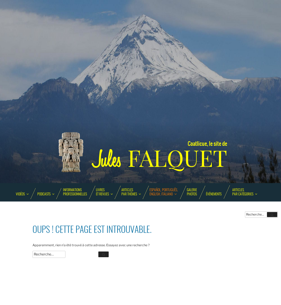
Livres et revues (102, 192)
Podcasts (43, 194)
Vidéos (20, 194)
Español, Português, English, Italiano (164, 192)
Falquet (160, 158)
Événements (214, 194)
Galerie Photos (192, 192)
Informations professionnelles (75, 192)
